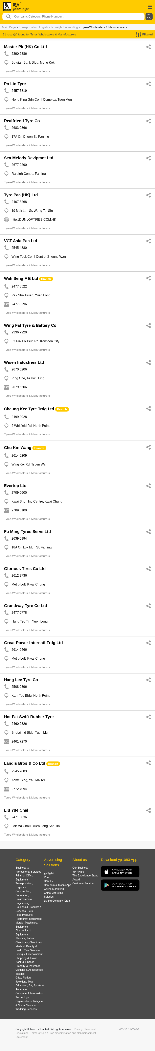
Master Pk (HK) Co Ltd (25, 46)
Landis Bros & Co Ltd (24, 763)
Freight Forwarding (65, 27)
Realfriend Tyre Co (22, 121)
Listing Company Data (57, 900)
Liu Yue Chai (16, 810)
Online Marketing (54, 888)
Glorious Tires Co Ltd (25, 568)
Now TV (48, 880)
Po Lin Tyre (15, 84)
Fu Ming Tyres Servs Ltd (27, 531)
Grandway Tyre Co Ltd (25, 605)
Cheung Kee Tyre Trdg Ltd (29, 409)
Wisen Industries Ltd (24, 362)
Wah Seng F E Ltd (21, 278)
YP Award (78, 871)
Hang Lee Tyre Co (21, 680)
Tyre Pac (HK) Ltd (21, 195)
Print (46, 877)
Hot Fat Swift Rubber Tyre (29, 717)
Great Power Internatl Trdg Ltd (33, 642)
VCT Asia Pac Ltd (20, 241)
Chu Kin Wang (17, 447)
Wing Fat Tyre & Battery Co (30, 325)
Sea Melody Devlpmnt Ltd (28, 158)
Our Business (80, 867)
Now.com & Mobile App (57, 885)
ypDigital (49, 873)
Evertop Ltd (15, 485)
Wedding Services (26, 1009)
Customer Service (82, 883)
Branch (46, 278)
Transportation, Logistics (34, 27)
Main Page (9, 27)
